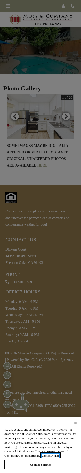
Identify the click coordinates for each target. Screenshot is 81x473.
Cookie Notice (50, 455)
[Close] (76, 423)
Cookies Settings (40, 464)
